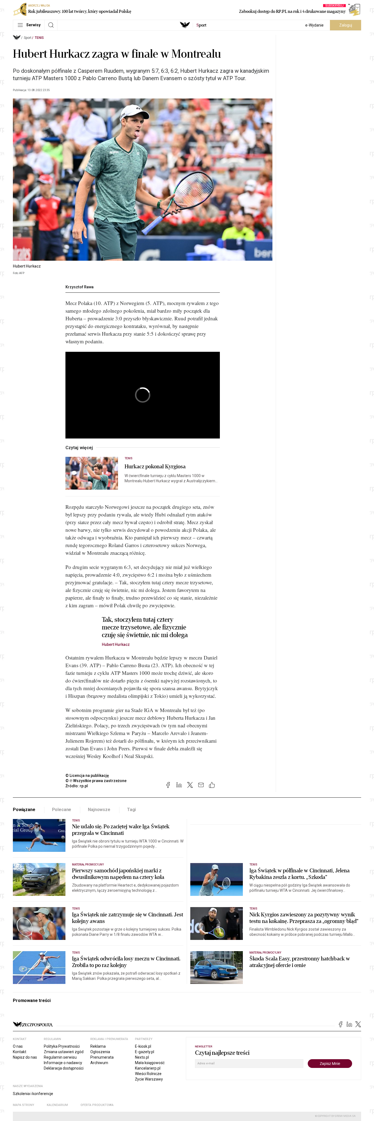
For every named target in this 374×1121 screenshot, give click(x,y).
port (201, 25)
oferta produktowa (97, 1105)
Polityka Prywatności (62, 1046)
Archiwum (99, 1063)
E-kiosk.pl (143, 1046)
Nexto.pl (142, 1057)
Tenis (39, 38)
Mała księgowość (150, 1063)
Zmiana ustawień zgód (64, 1052)
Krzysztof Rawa (79, 287)
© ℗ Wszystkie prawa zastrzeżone (95, 781)
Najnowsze (99, 809)
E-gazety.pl (144, 1052)
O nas (18, 1046)
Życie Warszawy (149, 1079)
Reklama (98, 1046)
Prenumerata (102, 1057)
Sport (27, 38)
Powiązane (24, 809)
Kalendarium (57, 1105)
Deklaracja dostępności (64, 1068)
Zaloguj (345, 25)
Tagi (131, 809)
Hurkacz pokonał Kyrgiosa (155, 466)
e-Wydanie (314, 25)
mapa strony (23, 1105)
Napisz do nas (25, 1057)
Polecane (61, 809)
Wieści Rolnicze (148, 1073)
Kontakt (19, 1052)
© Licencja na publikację (87, 775)
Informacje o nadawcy (63, 1063)
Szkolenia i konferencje (33, 1093)
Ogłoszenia (100, 1052)
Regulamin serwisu (60, 1057)
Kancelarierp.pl (147, 1068)
